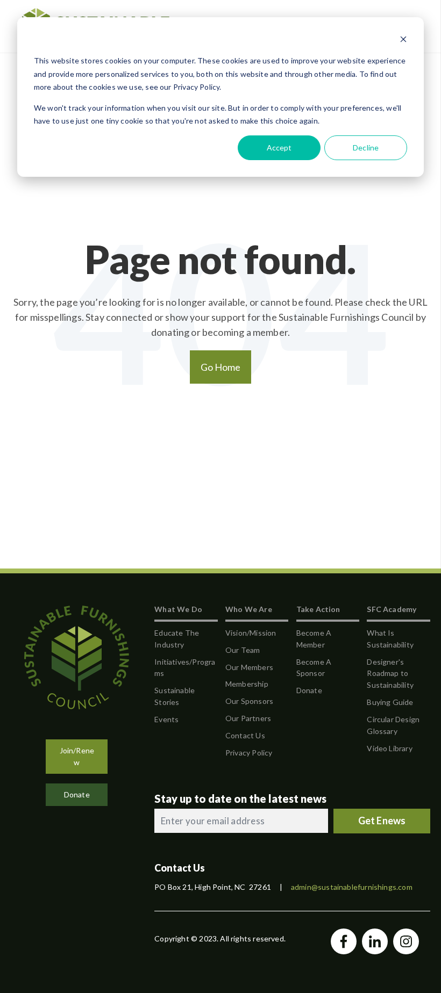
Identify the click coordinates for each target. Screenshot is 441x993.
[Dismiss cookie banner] (403, 40)
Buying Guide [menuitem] (390, 702)
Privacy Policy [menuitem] (249, 752)
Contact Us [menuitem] (245, 735)
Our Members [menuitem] (249, 667)
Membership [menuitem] (246, 683)
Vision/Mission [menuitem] (250, 632)
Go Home (221, 367)
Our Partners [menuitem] (248, 718)
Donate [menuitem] (309, 690)
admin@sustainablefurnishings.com (351, 886)
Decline (366, 147)
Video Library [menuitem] (389, 748)
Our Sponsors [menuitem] (249, 701)
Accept (279, 147)
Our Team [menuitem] (242, 649)
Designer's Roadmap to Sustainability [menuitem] (390, 673)
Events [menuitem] (166, 719)
